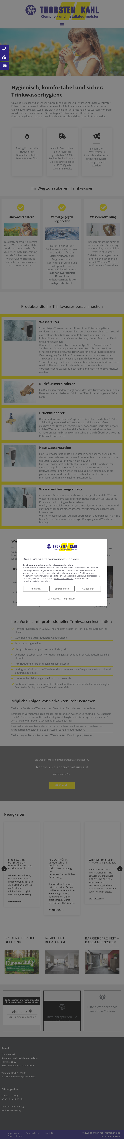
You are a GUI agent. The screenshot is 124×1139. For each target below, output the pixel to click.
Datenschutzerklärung (64, 578)
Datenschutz (54, 598)
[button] (4, 49)
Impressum (69, 598)
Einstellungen (62, 588)
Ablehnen (36, 588)
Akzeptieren (88, 588)
